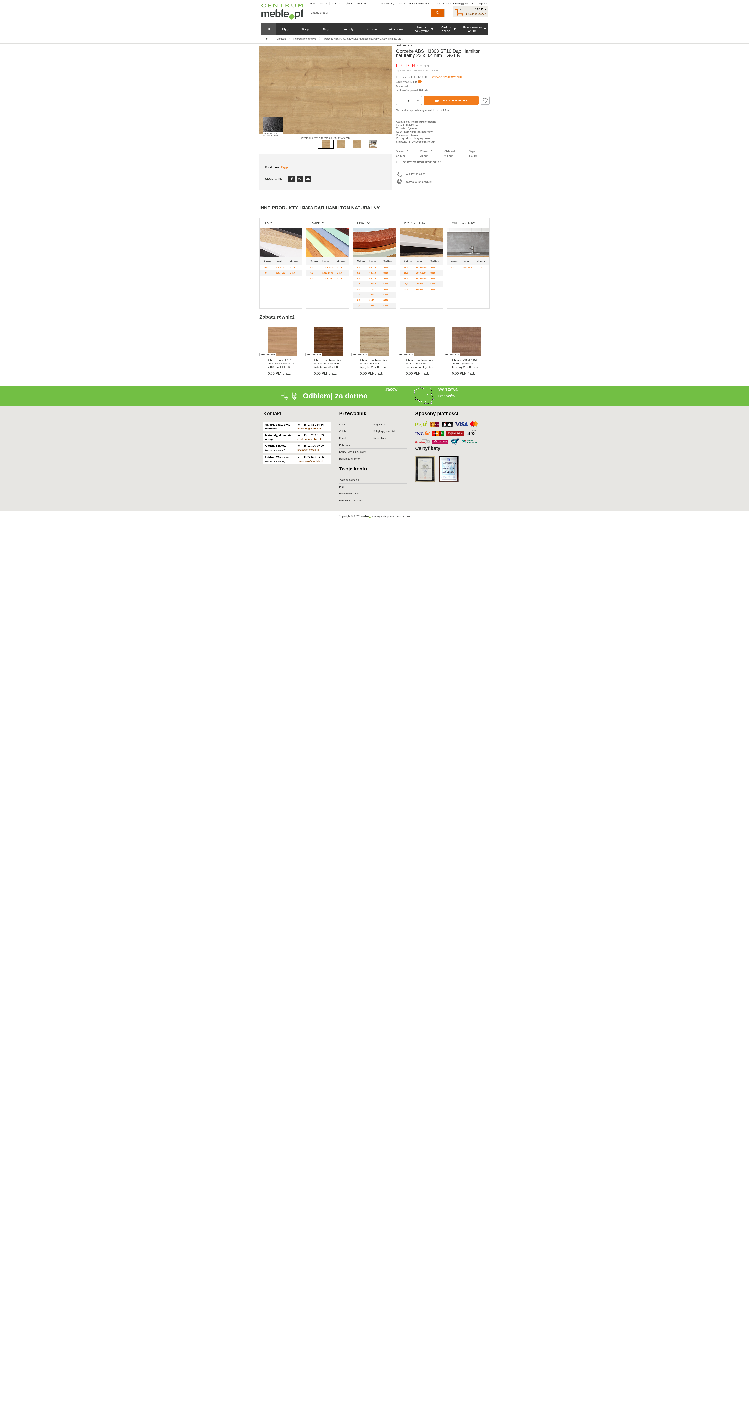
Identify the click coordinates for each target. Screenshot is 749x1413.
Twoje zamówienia (349, 480)
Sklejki (305, 29)
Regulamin (379, 424)
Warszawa (448, 389)
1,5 (358, 284)
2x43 (371, 300)
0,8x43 (372, 278)
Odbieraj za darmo (335, 396)
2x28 (371, 295)
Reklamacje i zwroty (349, 458)
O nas (312, 3)
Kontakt (336, 3)
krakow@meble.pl (308, 449)
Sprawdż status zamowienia (414, 3)
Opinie (342, 431)
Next (388, 96)
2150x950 (327, 278)
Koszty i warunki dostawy (352, 452)
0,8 (311, 267)
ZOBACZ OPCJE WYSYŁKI (447, 77)
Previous (263, 96)
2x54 (371, 306)
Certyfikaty (427, 448)
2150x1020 (327, 267)
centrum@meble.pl (309, 428)
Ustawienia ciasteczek (351, 500)
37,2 (406, 289)
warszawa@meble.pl (310, 460)
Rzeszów (446, 396)
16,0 (406, 267)
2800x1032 (421, 284)
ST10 (292, 267)
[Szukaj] (437, 13)
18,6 (406, 278)
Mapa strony (379, 438)
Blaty (325, 29)
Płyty (285, 29)
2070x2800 (421, 267)
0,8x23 (372, 267)
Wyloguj (483, 3)
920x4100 (280, 273)
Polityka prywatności (384, 431)
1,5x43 (372, 284)
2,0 (358, 289)
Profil (342, 487)
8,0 (452, 267)
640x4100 (467, 267)
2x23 (371, 289)
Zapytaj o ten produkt (418, 181)
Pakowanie (345, 445)
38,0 (266, 267)
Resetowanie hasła (349, 493)
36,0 (406, 284)
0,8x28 (372, 273)
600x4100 (280, 267)
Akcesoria (396, 29)
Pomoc (323, 3)
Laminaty (347, 29)
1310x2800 (327, 273)
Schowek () (387, 3)
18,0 (406, 273)
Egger (285, 167)
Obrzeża (371, 29)
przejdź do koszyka (476, 14)
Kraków (390, 389)
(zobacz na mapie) (275, 450)
